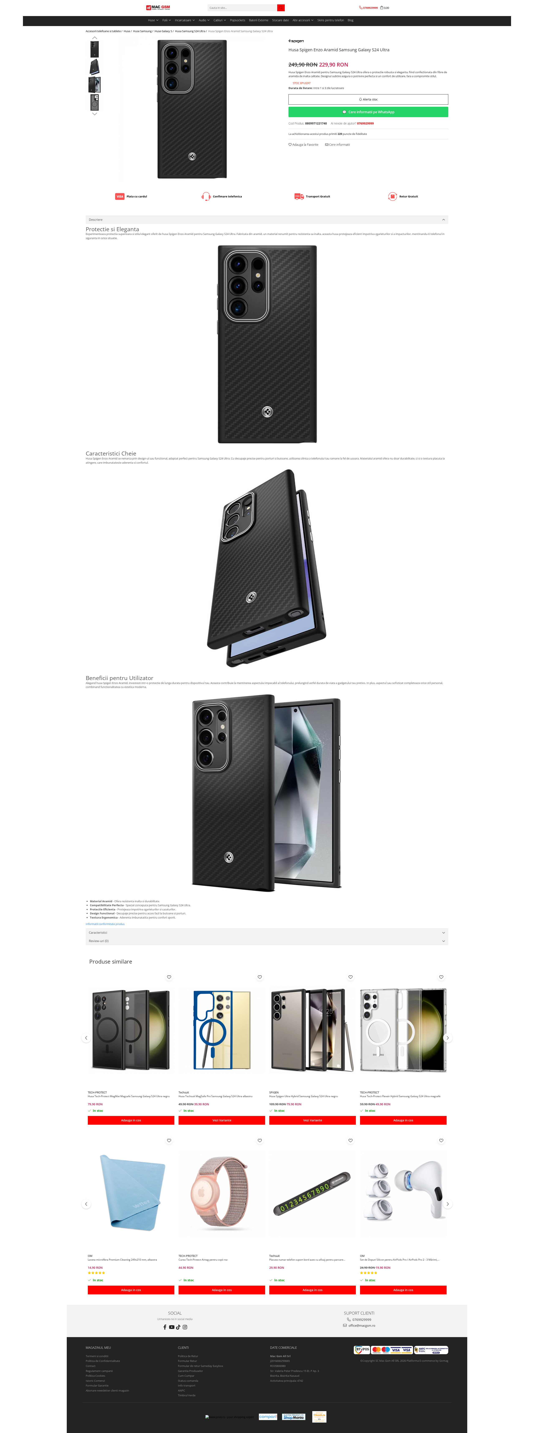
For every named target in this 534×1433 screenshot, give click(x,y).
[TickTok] (178, 1327)
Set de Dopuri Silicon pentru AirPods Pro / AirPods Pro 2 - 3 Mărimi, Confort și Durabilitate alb (398, 1259)
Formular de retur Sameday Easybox (200, 1366)
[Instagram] (184, 1327)
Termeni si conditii (97, 1356)
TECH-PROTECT (97, 1092)
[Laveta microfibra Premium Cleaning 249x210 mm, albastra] (131, 1193)
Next (94, 113)
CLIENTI (183, 1347)
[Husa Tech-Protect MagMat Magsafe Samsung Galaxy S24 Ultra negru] (131, 1030)
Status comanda (188, 1381)
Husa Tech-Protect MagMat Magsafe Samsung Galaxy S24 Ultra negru (129, 1096)
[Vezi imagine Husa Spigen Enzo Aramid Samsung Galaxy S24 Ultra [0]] (94, 49)
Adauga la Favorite (305, 144)
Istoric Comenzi (95, 1381)
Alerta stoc (370, 99)
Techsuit (184, 1092)
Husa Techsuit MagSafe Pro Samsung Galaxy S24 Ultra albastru (215, 1096)
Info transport (186, 1385)
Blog (350, 20)
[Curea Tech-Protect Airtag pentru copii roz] (222, 1193)
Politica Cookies (95, 1376)
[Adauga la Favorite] (169, 977)
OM (90, 1256)
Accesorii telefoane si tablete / (104, 31)
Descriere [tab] (95, 219)
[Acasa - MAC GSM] (166, 8)
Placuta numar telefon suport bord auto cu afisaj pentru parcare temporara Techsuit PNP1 (306, 1259)
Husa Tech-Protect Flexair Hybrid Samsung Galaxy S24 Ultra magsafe (400, 1096)
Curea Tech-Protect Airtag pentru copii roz (203, 1259)
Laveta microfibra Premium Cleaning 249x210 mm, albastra (122, 1259)
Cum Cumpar (186, 1376)
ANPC (181, 1390)
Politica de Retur (188, 1356)
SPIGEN (274, 1092)
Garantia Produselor (190, 1371)
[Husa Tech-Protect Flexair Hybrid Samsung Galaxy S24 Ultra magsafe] (403, 1030)
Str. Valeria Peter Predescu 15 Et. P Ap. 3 (294, 1371)
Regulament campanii (99, 1371)
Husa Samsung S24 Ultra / (191, 31)
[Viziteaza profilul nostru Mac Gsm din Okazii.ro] (319, 1417)
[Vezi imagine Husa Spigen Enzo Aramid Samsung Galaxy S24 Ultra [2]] (94, 84)
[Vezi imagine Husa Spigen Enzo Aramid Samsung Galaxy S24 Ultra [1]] (94, 67)
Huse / (128, 31)
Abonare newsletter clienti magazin (107, 1390)
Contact (91, 1366)
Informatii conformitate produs (105, 924)
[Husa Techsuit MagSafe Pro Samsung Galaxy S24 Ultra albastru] (222, 1030)
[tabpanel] (192, 109)
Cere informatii (339, 144)
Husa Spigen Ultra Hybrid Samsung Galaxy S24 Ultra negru (303, 1096)
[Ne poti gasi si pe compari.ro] (268, 1417)
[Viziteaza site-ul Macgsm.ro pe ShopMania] (293, 1417)
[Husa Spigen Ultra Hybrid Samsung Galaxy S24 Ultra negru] (312, 1030)
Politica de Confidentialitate (103, 1361)
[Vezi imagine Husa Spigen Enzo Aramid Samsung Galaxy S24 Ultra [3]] (94, 102)
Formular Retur (187, 1361)
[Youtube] (171, 1327)
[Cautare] (281, 7)
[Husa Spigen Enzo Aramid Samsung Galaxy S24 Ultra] (192, 109)
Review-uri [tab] (98, 941)
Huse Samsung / (143, 31)
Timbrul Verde (186, 1395)
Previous (94, 38)
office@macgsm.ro (361, 1325)
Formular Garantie (97, 1385)
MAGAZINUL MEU (98, 1347)
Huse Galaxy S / (164, 31)
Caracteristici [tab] (98, 932)
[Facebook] (164, 1327)
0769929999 (361, 1320)
